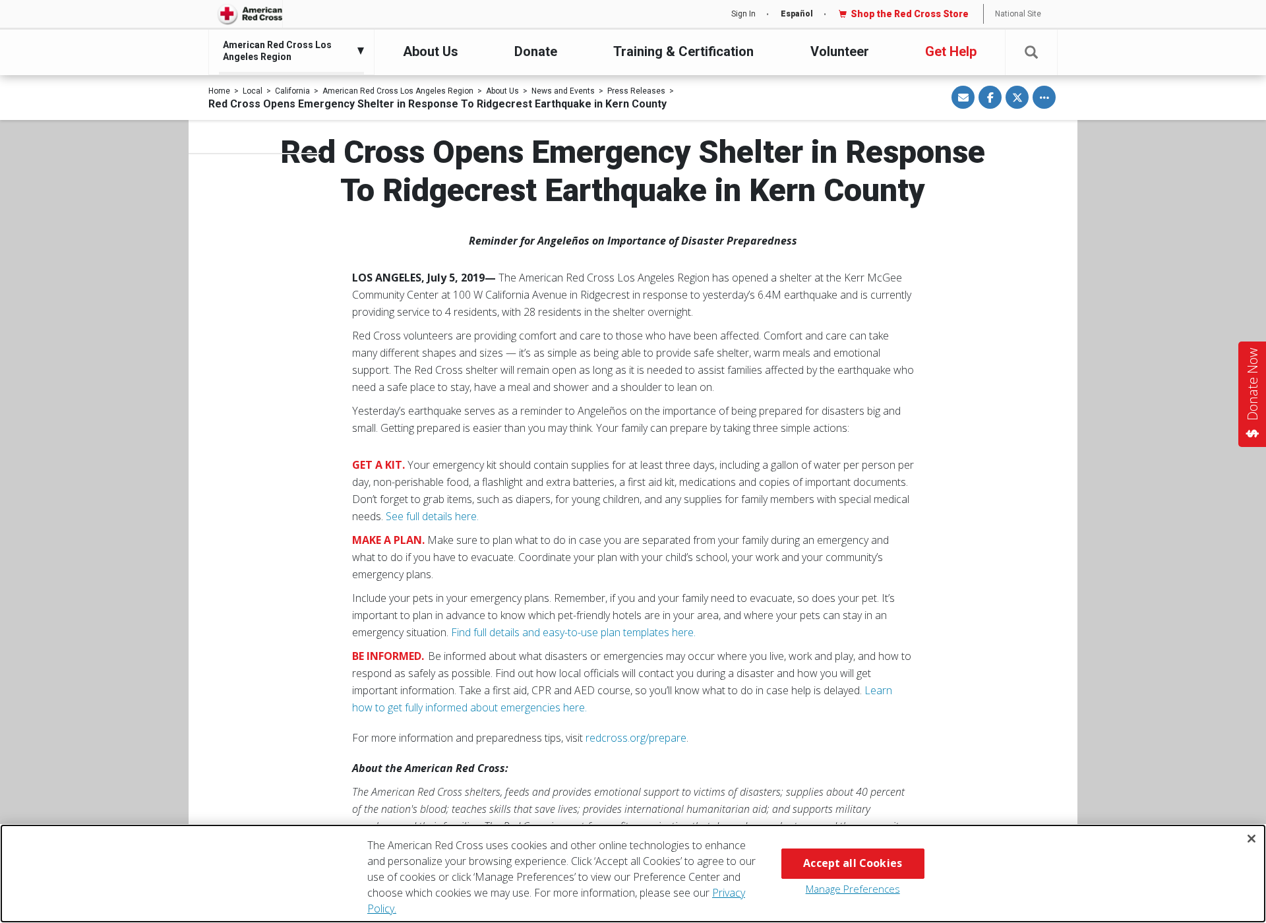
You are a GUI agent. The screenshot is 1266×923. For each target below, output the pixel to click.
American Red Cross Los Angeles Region (397, 91)
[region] (633, 873)
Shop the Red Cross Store (910, 14)
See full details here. (432, 516)
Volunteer (839, 51)
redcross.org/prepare (636, 737)
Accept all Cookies (852, 863)
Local (252, 91)
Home (219, 91)
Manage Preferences (853, 888)
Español (797, 14)
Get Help (951, 51)
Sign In (743, 14)
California (292, 91)
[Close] (1251, 838)
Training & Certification (683, 51)
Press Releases (636, 91)
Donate (535, 51)
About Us (430, 51)
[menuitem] (288, 50)
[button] (1031, 52)
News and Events (563, 91)
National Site (1018, 14)
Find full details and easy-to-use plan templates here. (573, 632)
